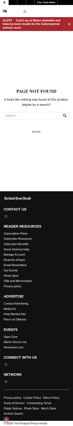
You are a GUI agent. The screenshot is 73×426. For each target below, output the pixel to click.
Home (36, 132)
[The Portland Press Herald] (37, 11)
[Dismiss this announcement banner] (69, 24)
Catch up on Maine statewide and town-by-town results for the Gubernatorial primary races (31, 24)
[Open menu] (6, 216)
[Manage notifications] (6, 419)
